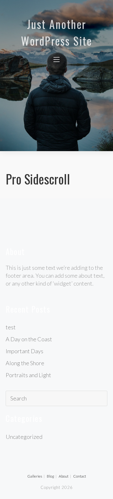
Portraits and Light (28, 374)
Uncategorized (24, 436)
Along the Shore (25, 363)
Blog (50, 476)
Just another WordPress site (56, 32)
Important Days (24, 351)
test (11, 327)
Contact (79, 476)
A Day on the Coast (29, 339)
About (63, 476)
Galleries (34, 476)
